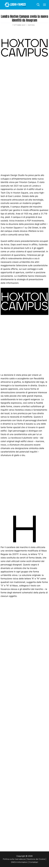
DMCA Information (19, 862)
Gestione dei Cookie (36, 859)
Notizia (31, 25)
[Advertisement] (24, 90)
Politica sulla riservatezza (14, 859)
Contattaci (33, 862)
